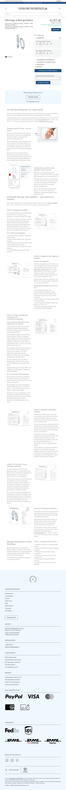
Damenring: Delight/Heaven (43, 50)
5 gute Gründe (9, 596)
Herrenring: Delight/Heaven (43, 41)
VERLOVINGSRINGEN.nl (12, 647)
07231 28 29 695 (33, 97)
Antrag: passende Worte (12, 684)
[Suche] (59, 14)
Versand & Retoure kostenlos (13, 659)
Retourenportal (11, 617)
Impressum (8, 608)
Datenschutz (8, 601)
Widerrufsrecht (9, 605)
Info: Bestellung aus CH (11, 667)
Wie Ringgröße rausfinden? (12, 679)
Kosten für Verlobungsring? (12, 682)
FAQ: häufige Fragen (10, 657)
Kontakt (7, 598)
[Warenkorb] (59, 8)
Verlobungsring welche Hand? (13, 677)
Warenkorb (56, 29)
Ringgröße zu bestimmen (41, 269)
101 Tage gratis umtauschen (12, 662)
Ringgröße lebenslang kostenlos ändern (14, 0)
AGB (6, 603)
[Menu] (6, 8)
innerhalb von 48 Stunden (16, 778)
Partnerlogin (8, 610)
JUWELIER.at (9, 644)
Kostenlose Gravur (10, 664)
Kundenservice (9, 593)
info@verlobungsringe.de (46, 121)
